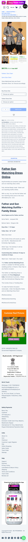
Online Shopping (6, 446)
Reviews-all (5, 475)
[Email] (3, 538)
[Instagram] (18, 538)
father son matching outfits (11, 147)
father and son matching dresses (12, 136)
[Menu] (4, 7)
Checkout (4, 440)
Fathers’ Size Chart (7, 73)
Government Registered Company (12, 350)
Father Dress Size (7, 98)
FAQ (3, 444)
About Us (4, 436)
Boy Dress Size (6, 91)
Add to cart (18, 109)
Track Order (5, 450)
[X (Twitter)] (21, 538)
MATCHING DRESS (10, 124)
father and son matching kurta (11, 137)
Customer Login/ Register (9, 442)
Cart (3, 438)
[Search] (8, 7)
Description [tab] (14, 158)
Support (4, 461)
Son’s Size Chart (6, 77)
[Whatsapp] (24, 538)
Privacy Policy (6, 465)
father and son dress (12, 126)
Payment (4, 463)
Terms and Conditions (8, 471)
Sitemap (4, 452)
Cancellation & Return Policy (10, 467)
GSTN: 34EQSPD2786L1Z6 (9, 348)
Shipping (4, 469)
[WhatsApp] (9, 538)
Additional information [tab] (14, 161)
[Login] (20, 7)
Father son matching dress (14, 146)
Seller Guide (5, 448)
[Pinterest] (6, 538)
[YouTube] (12, 538)
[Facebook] (15, 538)
